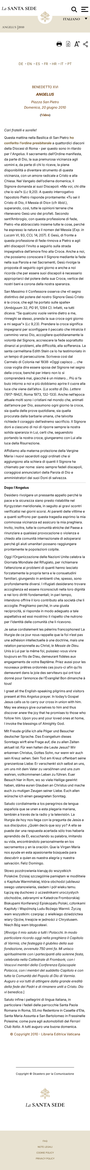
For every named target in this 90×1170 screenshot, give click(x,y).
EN (29, 64)
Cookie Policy (45, 1152)
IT (61, 64)
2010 (21, 27)
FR (46, 64)
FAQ (45, 1141)
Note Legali (45, 1146)
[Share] (86, 45)
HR (54, 64)
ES (38, 64)
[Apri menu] (84, 9)
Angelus (9, 27)
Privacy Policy (45, 1158)
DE (21, 64)
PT (69, 64)
